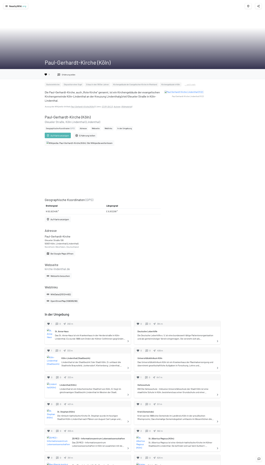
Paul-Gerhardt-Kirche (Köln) (82, 106)
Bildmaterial (126, 106)
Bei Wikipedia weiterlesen (99, 143)
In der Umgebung (124, 128)
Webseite (96, 128)
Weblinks (108, 128)
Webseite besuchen (58, 275)
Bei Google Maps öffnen (60, 253)
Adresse (83, 128)
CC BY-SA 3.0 (107, 106)
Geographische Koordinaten (60, 128)
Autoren (117, 106)
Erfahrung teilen (85, 135)
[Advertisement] (103, 172)
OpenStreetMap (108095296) (62, 300)
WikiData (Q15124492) (59, 294)
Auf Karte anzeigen (58, 135)
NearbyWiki (15, 6)
